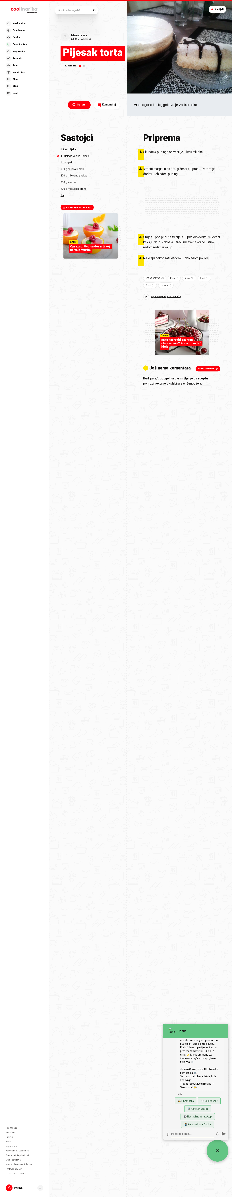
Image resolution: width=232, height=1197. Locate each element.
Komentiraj (109, 104)
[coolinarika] (24, 9)
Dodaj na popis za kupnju (78, 207)
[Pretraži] (94, 10)
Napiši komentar (206, 368)
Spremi (81, 104)
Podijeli (219, 9)
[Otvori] (40, 1188)
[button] (24, 58)
